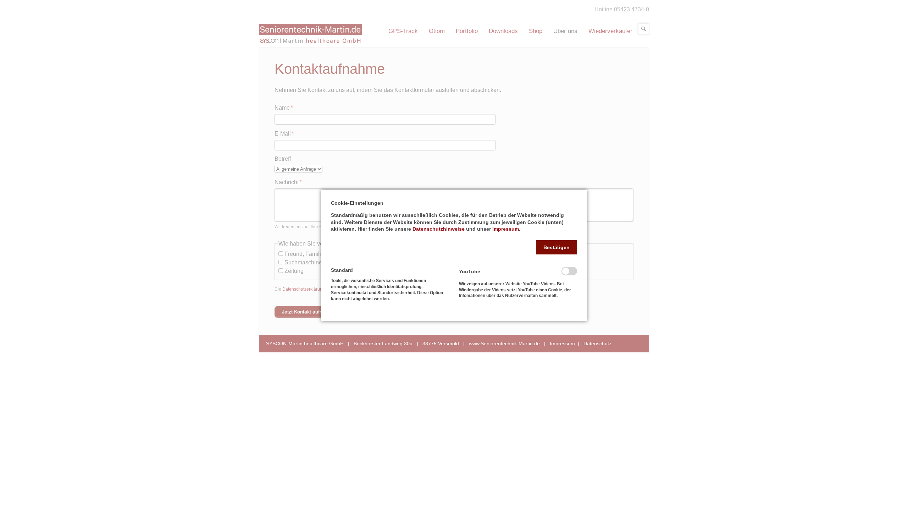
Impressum (505, 229)
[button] (556, 247)
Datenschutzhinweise (439, 229)
